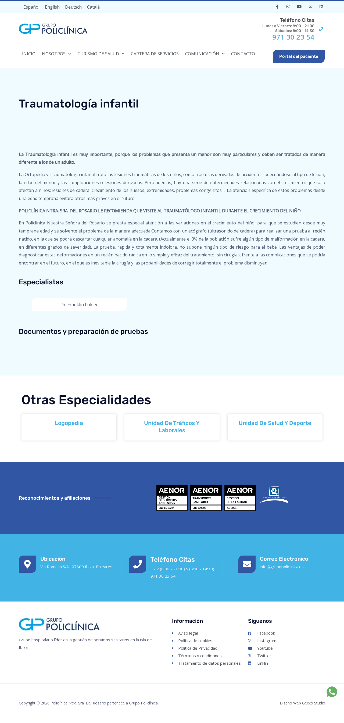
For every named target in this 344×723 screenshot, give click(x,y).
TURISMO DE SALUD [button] (98, 54)
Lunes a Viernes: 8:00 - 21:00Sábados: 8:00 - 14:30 (288, 25)
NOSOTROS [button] (54, 54)
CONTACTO (243, 54)
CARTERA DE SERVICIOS (155, 54)
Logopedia (69, 423)
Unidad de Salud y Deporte (275, 423)
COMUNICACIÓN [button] (202, 54)
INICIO (28, 54)
